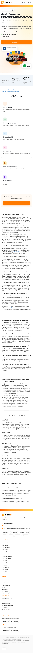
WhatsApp (15, 532)
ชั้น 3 (9, 325)
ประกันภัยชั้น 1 (24, 324)
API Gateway (5, 607)
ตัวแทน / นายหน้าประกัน (7, 599)
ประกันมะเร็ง (4, 560)
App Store (6, 621)
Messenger (17, 536)
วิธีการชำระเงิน (5, 589)
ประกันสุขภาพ (5, 549)
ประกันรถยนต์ (5, 543)
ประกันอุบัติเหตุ (5, 552)
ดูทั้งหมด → (4, 576)
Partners (4, 601)
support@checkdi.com (9, 526)
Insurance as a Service (7, 605)
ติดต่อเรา (4, 587)
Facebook (22, 532)
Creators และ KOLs (6, 612)
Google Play (15, 621)
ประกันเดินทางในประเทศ (7, 556)
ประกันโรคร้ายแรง (6, 563)
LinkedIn (11, 536)
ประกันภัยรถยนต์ (16, 251)
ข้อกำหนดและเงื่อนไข (6, 594)
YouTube (4, 536)
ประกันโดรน (4, 571)
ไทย (4, 649)
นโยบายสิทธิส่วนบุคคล (7, 592)
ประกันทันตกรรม (5, 567)
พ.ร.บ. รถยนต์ (5, 545)
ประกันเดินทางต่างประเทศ (7, 554)
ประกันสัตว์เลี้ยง (5, 569)
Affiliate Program (6, 603)
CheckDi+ (26, 536)
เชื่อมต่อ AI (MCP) (6, 610)
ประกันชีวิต (4, 565)
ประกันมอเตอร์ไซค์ (6, 547)
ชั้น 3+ (5, 325)
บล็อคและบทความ (6, 585)
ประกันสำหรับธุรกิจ (6, 574)
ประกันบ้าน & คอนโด (6, 558)
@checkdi (6, 532)
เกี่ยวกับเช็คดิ (5, 583)
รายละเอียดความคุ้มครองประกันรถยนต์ (17, 307)
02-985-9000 (8, 523)
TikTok (27, 532)
